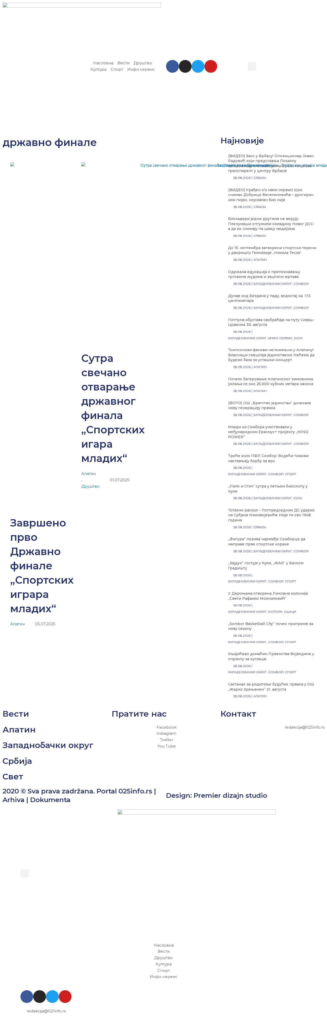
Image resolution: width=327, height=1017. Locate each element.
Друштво (90, 486)
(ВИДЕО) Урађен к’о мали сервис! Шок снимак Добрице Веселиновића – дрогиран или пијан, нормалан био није (270, 195)
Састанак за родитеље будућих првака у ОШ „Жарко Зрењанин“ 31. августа (271, 687)
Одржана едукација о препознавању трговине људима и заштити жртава (264, 274)
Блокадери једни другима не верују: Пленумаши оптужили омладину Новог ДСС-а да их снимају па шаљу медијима (271, 223)
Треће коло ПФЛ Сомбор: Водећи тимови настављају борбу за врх (268, 458)
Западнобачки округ (48, 745)
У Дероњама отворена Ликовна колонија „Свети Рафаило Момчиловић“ (268, 596)
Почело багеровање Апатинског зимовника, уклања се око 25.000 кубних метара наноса (271, 381)
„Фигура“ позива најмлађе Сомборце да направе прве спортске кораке (266, 541)
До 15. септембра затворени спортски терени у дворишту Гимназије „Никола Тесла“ (272, 250)
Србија (17, 761)
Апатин (17, 623)
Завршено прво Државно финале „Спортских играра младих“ (42, 566)
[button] (252, 66)
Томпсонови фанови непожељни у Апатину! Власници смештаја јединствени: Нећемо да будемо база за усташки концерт (271, 355)
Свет (13, 776)
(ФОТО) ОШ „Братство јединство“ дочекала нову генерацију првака (269, 405)
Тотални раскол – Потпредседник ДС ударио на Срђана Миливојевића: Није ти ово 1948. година (271, 515)
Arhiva (14, 800)
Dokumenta (50, 800)
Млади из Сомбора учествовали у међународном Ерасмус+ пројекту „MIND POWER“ (268, 432)
